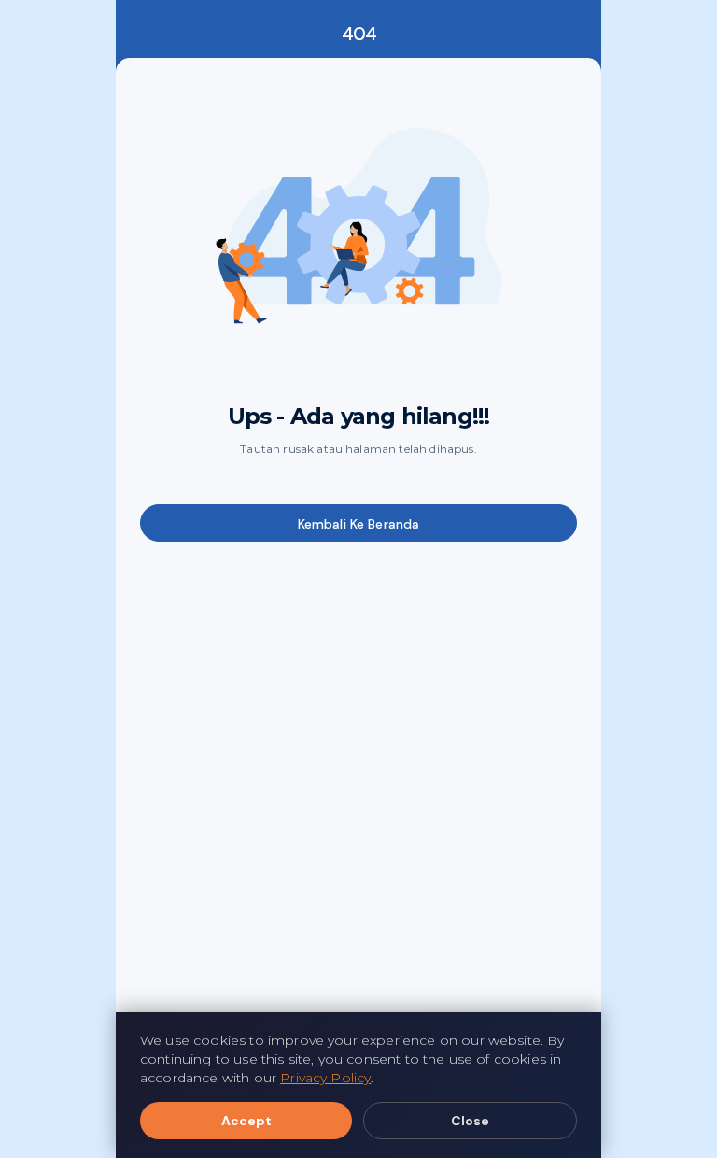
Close (470, 1120)
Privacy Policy (325, 1077)
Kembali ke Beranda (359, 523)
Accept (246, 1120)
